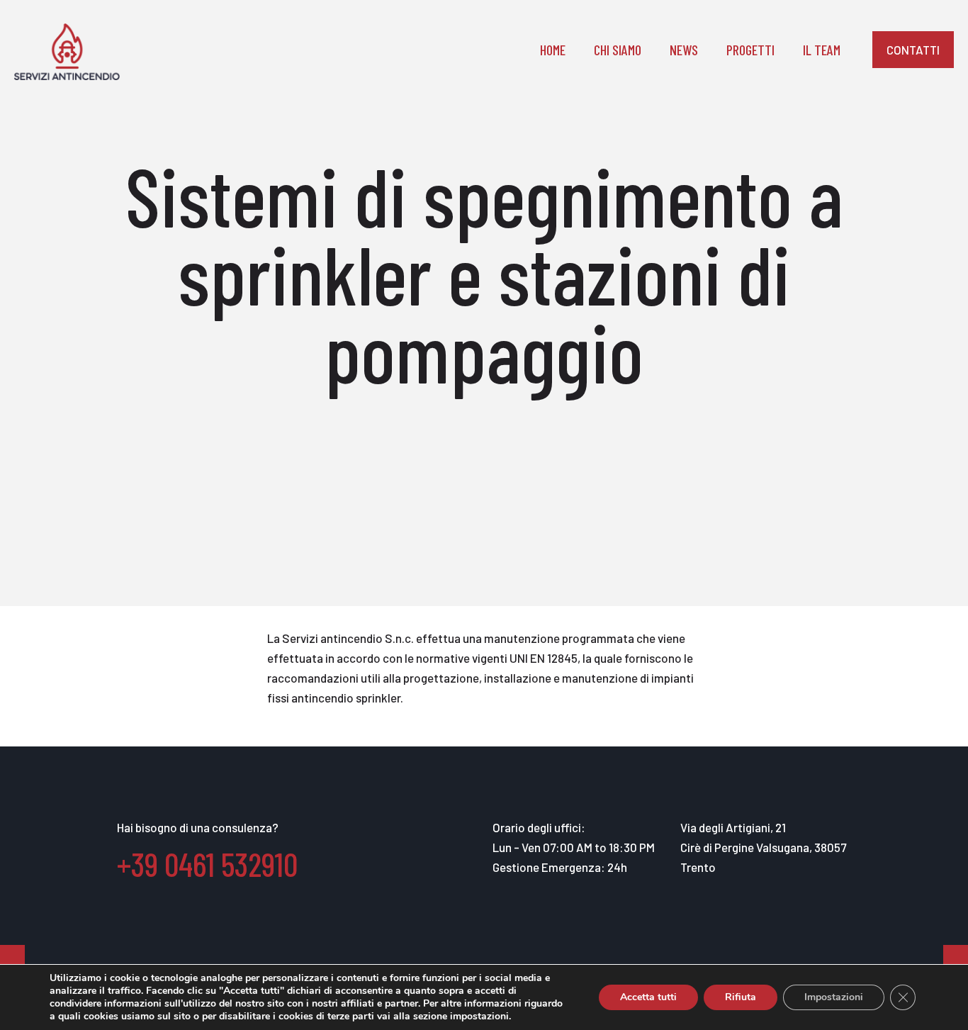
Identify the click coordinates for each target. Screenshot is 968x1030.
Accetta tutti (648, 997)
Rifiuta (740, 997)
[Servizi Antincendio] (67, 49)
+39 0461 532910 (207, 863)
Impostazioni (833, 997)
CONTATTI (913, 50)
